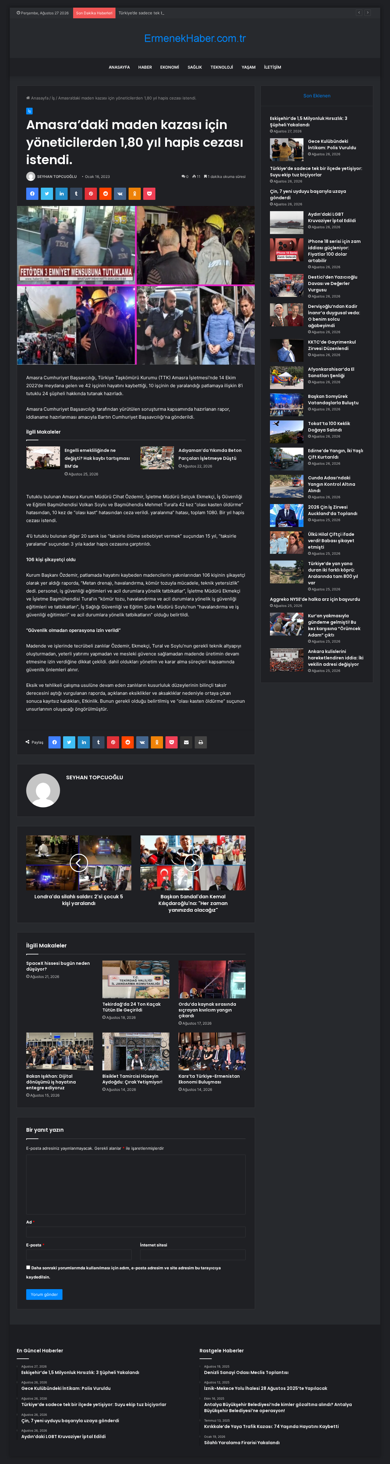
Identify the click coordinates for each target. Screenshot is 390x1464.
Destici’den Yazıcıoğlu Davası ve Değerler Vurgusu (332, 283)
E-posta (35, 1244)
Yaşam (249, 67)
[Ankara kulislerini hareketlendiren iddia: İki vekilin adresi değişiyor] (286, 659)
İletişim (272, 67)
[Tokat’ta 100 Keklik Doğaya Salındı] (286, 431)
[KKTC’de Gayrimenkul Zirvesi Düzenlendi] (286, 350)
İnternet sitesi (153, 1244)
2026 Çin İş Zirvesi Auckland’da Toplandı (332, 510)
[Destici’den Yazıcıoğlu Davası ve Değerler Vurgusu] (286, 285)
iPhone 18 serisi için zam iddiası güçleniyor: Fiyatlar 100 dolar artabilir (334, 251)
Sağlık (195, 67)
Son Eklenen (317, 96)
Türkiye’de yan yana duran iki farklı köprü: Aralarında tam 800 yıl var (333, 573)
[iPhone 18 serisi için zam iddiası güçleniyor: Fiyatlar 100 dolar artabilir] (286, 249)
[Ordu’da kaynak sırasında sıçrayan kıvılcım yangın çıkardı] (212, 979)
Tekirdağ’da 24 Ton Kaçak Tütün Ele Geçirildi (131, 1007)
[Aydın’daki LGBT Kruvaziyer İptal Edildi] (286, 222)
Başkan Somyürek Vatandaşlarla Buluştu (333, 399)
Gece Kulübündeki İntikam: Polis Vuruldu (332, 144)
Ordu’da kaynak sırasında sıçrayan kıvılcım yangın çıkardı (207, 1010)
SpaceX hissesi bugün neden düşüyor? (58, 966)
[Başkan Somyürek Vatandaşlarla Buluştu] (286, 404)
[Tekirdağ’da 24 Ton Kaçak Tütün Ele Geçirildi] (135, 979)
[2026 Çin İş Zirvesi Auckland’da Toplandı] (286, 515)
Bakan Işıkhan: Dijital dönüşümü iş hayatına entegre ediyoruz (51, 1082)
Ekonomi (169, 67)
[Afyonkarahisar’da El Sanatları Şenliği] (286, 377)
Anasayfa (119, 67)
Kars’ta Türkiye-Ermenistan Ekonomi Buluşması (209, 1079)
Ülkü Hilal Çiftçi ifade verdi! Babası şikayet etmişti (331, 540)
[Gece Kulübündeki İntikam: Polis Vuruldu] (286, 149)
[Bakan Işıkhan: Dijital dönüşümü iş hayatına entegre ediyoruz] (59, 1051)
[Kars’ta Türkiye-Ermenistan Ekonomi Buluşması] (212, 1051)
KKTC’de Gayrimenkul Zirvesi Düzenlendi (332, 345)
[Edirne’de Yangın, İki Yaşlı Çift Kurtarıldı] (286, 459)
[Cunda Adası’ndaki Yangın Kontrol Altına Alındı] (286, 486)
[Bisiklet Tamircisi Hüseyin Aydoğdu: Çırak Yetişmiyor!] (135, 1051)
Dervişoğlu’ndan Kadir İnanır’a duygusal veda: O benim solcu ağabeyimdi (334, 316)
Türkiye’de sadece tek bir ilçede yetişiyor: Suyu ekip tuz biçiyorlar (180, 12)
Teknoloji (222, 67)
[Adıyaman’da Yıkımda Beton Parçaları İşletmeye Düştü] (157, 457)
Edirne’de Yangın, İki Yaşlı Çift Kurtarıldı (335, 454)
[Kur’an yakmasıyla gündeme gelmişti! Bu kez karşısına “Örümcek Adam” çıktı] (286, 624)
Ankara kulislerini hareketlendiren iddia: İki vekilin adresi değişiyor (335, 657)
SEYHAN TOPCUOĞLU (57, 176)
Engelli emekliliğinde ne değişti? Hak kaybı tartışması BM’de (97, 458)
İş (53, 98)
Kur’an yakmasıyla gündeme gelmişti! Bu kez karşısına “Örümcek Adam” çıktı (334, 625)
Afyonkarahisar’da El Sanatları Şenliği (331, 372)
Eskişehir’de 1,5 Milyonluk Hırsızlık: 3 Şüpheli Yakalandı (308, 121)
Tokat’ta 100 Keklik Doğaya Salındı (329, 426)
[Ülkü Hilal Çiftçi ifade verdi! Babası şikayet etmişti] (286, 542)
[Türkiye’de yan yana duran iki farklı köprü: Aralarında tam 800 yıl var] (286, 572)
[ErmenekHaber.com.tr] (195, 38)
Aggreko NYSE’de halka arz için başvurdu (315, 599)
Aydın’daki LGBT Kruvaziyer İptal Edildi (332, 217)
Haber (145, 67)
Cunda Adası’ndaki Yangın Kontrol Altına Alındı (331, 484)
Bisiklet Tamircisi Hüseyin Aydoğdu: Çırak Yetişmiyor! (132, 1079)
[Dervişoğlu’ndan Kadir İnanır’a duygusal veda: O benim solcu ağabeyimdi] (286, 314)
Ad (30, 1222)
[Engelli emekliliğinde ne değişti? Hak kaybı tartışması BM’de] (43, 457)
